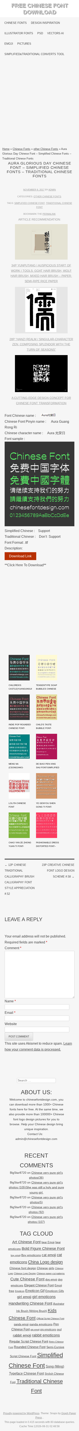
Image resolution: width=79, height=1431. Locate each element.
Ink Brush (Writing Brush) (31, 1311)
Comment (13, 948)
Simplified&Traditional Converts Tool (34, 54)
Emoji (8, 43)
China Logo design (45, 1262)
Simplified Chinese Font (29, 203)
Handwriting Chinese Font (30, 1303)
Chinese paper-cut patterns (51, 1273)
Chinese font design (22, 1268)
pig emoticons (48, 1329)
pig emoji (35, 1329)
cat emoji (49, 1255)
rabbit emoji (22, 1335)
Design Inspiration (45, 22)
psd (59, 1329)
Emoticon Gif (34, 1291)
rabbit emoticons (46, 1335)
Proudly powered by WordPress (21, 1413)
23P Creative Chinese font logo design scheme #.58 (58, 870)
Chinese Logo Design (25, 1273)
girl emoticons (44, 1297)
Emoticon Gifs (54, 1291)
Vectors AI (55, 33)
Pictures (24, 43)
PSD (40, 33)
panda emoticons (40, 1324)
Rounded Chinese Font (30, 1347)
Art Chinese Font (26, 1242)
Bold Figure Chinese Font (43, 1248)
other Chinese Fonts (45, 149)
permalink (49, 214)
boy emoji (15, 1255)
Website (11, 1024)
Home (5, 149)
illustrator (58, 1303)
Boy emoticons (31, 1255)
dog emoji (51, 1279)
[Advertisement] (39, 103)
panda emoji (21, 1324)
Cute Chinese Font (27, 1279)
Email (10, 1012)
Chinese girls (45, 1268)
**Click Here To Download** (25, 565)
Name (10, 1001)
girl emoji (24, 1297)
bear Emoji (48, 1242)
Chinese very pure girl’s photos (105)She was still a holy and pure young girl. (36, 1187)
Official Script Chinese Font (50, 1318)
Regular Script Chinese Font (28, 1341)
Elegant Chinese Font (39, 1285)
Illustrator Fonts (18, 33)
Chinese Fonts (15, 22)
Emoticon (19, 1291)
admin (52, 189)
